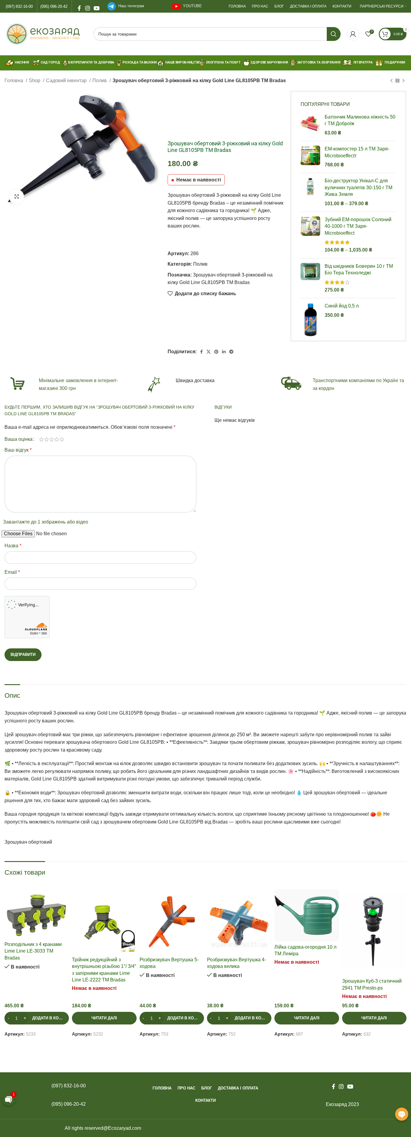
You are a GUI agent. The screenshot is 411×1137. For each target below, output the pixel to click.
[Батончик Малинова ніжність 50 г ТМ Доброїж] (310, 125)
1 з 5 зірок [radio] (41, 439)
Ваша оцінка (18, 439)
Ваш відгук (18, 450)
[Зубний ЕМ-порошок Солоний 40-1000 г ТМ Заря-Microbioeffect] (310, 235)
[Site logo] (46, 33)
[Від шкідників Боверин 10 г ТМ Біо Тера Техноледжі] (310, 278)
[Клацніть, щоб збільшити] (16, 196)
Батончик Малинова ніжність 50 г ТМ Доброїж (360, 120)
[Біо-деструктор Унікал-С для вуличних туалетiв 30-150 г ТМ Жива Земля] (310, 192)
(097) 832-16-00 (19, 6)
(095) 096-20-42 (53, 6)
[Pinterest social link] (216, 352)
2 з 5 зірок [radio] (46, 439)
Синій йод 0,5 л (342, 305)
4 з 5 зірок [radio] (56, 439)
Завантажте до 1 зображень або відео (45, 521)
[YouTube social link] (96, 6)
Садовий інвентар (67, 80)
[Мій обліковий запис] (353, 34)
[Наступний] (403, 81)
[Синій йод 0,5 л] (310, 320)
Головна (14, 80)
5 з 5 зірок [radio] (61, 439)
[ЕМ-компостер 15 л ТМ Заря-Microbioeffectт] (310, 157)
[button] (37, 1018)
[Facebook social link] (79, 6)
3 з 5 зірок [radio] (51, 439)
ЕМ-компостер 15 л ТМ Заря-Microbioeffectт (357, 152)
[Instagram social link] (87, 6)
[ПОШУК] (334, 34)
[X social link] (208, 352)
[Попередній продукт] (391, 81)
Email (12, 572)
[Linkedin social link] (223, 352)
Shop (35, 80)
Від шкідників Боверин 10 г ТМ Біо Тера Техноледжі (359, 269)
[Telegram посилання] (231, 352)
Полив (100, 80)
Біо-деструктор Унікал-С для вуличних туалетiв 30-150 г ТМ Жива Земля (358, 187)
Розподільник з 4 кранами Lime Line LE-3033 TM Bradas (33, 951)
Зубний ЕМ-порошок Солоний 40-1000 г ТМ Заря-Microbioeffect (358, 226)
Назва (13, 545)
